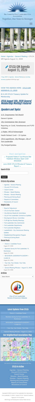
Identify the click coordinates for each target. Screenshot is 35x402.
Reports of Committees (11, 199)
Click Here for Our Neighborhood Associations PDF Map (17, 363)
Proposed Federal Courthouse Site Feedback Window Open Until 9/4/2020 (17, 158)
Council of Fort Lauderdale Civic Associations (21, 393)
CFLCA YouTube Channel (12, 211)
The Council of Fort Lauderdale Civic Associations (17, 15)
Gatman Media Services (24, 399)
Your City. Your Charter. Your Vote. (15, 263)
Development (16, 399)
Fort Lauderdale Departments (13, 225)
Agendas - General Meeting (17, 56)
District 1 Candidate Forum (13, 244)
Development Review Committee (14, 218)
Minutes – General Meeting (12, 194)
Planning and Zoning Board (12, 197)
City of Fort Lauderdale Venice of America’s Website (17, 297)
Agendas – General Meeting (12, 185)
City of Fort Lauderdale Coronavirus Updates (17, 215)
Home (3, 56)
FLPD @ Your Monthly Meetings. (14, 220)
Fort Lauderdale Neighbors (12, 228)
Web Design (7, 399)
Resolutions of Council (11, 202)
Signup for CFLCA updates (18, 397)
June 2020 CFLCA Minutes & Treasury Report (17, 165)
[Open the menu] (31, 23)
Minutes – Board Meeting (12, 192)
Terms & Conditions (28, 395)
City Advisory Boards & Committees (15, 213)
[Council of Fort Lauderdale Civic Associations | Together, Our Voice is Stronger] (17, 6)
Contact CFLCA (19, 395)
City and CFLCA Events (11, 187)
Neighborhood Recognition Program (15, 235)
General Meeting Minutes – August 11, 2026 (18, 268)
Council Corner (8, 190)
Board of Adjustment (10, 208)
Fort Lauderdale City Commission (14, 223)
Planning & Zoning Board (11, 237)
